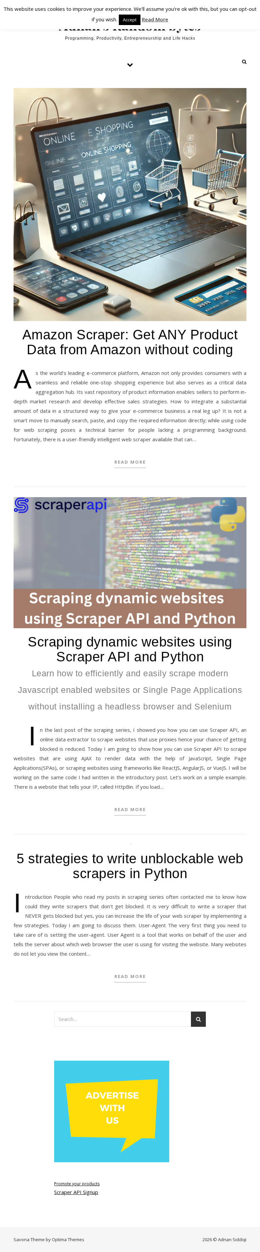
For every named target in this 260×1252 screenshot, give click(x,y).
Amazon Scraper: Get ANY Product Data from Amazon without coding (130, 342)
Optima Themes (68, 1239)
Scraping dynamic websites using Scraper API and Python (130, 672)
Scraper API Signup (76, 1192)
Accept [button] (129, 20)
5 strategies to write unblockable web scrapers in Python (130, 866)
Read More (130, 462)
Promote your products (77, 1184)
